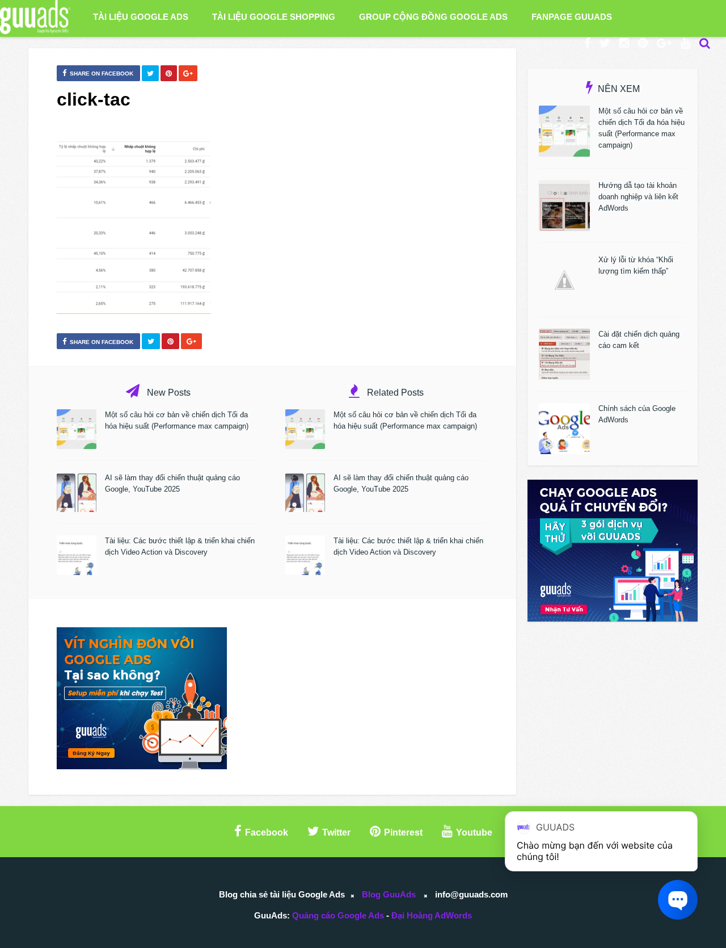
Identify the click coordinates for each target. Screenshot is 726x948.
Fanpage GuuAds (571, 17)
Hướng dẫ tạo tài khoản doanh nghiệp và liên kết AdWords (638, 196)
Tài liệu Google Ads (140, 17)
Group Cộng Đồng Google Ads (433, 17)
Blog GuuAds (389, 894)
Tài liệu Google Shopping (273, 17)
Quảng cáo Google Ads (338, 915)
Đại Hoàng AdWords (431, 915)
